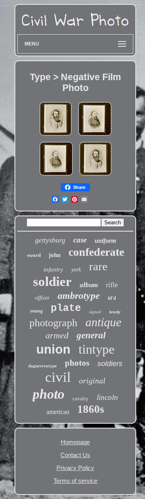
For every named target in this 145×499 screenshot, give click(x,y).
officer (42, 298)
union (53, 349)
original (92, 380)
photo (48, 394)
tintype (96, 349)
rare (98, 266)
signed (95, 311)
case (80, 240)
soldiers (109, 364)
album (89, 285)
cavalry (80, 398)
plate (66, 308)
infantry (53, 269)
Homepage (75, 442)
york (76, 270)
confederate (96, 252)
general (91, 335)
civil (58, 377)
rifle (112, 285)
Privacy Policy (75, 467)
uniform (105, 240)
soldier (52, 281)
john (54, 255)
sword (34, 255)
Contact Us (75, 454)
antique (103, 322)
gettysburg (50, 240)
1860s (90, 409)
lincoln (107, 397)
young (36, 311)
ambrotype (79, 295)
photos (77, 363)
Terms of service (75, 480)
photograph (53, 323)
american (57, 411)
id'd (112, 298)
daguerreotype (42, 365)
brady (114, 312)
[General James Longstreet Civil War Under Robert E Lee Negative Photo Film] (95, 136)
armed (57, 335)
